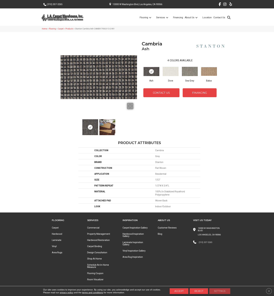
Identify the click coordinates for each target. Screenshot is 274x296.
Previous (62, 125)
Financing (178, 17)
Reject (198, 291)
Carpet (61, 29)
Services (160, 17)
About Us (189, 17)
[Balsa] (209, 71)
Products (69, 29)
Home (44, 29)
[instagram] (224, 4)
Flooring (144, 17)
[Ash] (151, 71)
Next (135, 125)
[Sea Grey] (190, 71)
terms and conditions (92, 292)
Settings (219, 291)
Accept (179, 291)
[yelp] (229, 4)
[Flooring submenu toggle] (152, 17)
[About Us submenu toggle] (198, 17)
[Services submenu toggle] (169, 17)
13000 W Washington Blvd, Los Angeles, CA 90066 (137, 4)
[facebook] (218, 4)
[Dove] (170, 71)
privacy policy (66, 292)
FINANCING (199, 92)
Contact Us (219, 17)
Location (207, 17)
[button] (229, 17)
